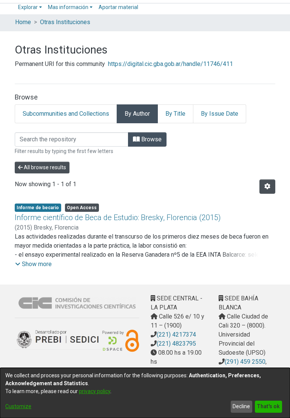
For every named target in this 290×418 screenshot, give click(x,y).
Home (23, 22)
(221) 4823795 (176, 343)
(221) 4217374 (176, 334)
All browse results (44, 167)
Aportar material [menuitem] (118, 7)
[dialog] (145, 393)
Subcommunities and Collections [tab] (66, 113)
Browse (151, 139)
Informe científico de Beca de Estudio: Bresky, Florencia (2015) (118, 217)
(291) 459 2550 (245, 361)
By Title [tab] (175, 113)
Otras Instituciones (65, 22)
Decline (241, 406)
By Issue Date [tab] (219, 113)
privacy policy (94, 391)
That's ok (268, 406)
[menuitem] (30, 7)
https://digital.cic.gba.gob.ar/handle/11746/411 (170, 63)
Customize (18, 406)
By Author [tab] (137, 113)
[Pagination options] (267, 186)
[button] (33, 264)
